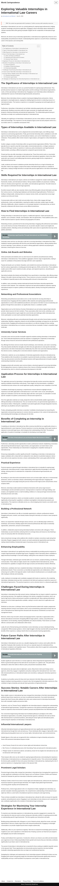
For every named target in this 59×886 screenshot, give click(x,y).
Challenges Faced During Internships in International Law (17, 69)
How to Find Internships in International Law (14, 54)
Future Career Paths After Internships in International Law (17, 71)
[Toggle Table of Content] (37, 46)
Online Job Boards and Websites (13, 55)
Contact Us (10, 881)
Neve (22, 884)
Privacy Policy (27, 881)
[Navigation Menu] (56, 2)
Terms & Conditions (38, 881)
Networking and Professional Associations (15, 57)
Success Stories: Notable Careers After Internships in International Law (20, 73)
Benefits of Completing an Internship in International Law (17, 62)
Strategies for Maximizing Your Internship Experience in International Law (21, 78)
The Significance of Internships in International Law (15, 48)
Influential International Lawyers (13, 75)
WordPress (35, 884)
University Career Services (12, 59)
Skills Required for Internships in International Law (15, 52)
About (3, 881)
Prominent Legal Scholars (11, 77)
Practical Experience (10, 64)
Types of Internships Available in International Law (15, 50)
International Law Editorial (9, 16)
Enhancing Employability (11, 68)
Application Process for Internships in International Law (16, 61)
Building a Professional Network (13, 66)
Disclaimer (18, 881)
